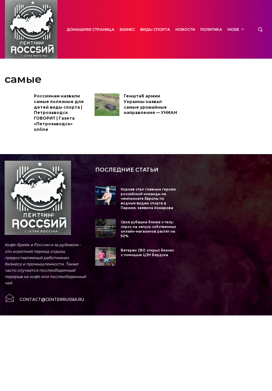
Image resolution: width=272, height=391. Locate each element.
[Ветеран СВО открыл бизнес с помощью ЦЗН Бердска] (105, 256)
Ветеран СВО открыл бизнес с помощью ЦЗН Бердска (147, 252)
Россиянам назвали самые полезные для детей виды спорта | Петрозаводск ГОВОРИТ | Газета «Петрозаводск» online (59, 112)
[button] (260, 29)
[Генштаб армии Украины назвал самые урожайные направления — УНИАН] (107, 104)
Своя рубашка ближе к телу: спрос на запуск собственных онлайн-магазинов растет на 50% (148, 229)
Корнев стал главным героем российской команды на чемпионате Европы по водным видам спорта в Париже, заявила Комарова (148, 198)
